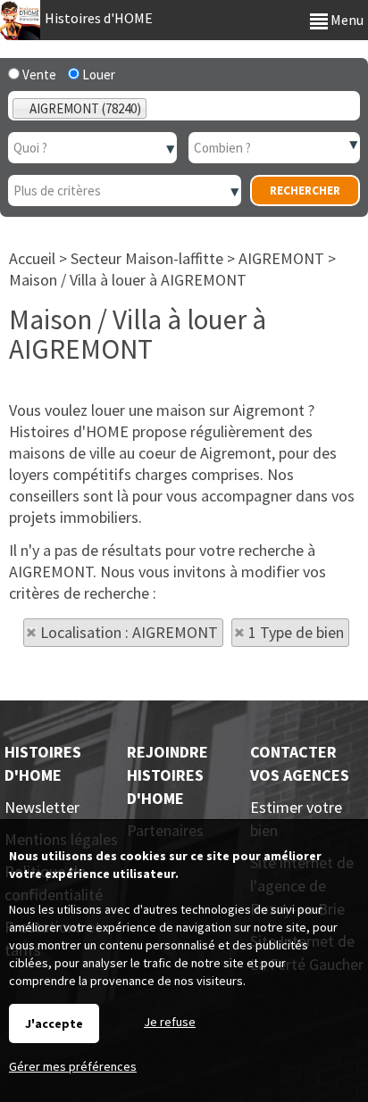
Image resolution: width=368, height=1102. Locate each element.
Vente (38, 74)
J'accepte (54, 1023)
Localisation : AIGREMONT (129, 632)
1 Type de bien (296, 632)
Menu (346, 20)
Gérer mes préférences (73, 1066)
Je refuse (170, 1022)
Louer (97, 74)
